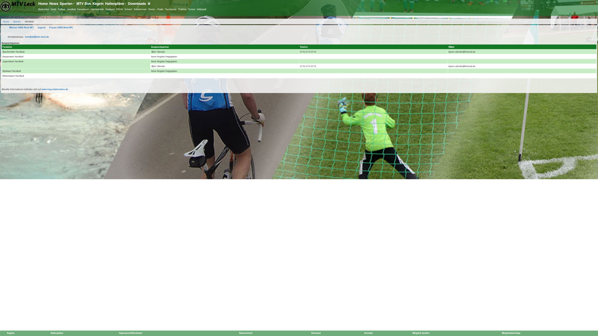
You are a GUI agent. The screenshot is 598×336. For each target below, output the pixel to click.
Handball (71, 9)
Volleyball (201, 9)
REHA (119, 9)
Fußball (61, 9)
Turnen (191, 9)
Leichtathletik (97, 9)
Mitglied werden (421, 332)
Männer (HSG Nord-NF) (21, 27)
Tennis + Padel (155, 9)
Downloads (137, 3)
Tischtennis (170, 9)
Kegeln (98, 3)
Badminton (43, 9)
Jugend (41, 27)
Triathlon (182, 9)
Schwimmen (140, 9)
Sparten (66, 3)
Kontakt (368, 332)
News (53, 3)
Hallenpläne (114, 3)
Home (43, 3)
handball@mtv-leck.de (37, 36)
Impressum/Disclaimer (130, 332)
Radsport (110, 9)
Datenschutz (245, 332)
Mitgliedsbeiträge (511, 332)
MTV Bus (83, 3)
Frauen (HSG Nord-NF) (61, 27)
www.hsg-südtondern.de (55, 89)
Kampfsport (83, 9)
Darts (53, 9)
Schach (128, 9)
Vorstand (316, 332)
